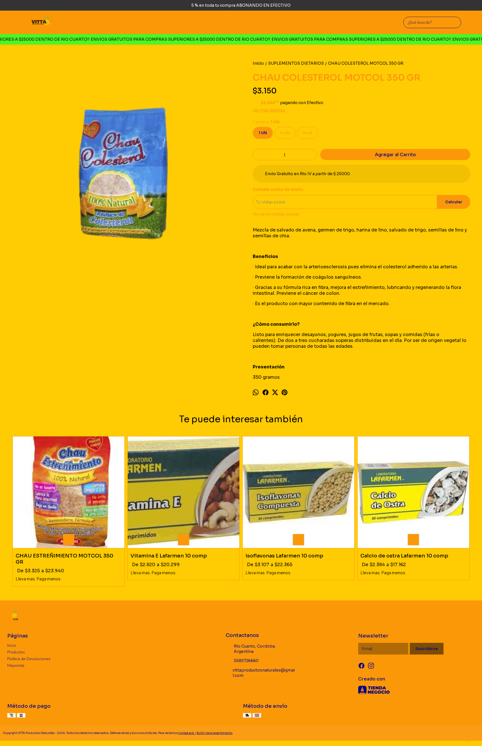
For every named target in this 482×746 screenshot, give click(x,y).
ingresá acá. (186, 733)
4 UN (285, 133)
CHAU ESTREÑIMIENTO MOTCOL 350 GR (64, 559)
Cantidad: (266, 122)
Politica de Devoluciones (28, 658)
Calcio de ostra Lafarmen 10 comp (404, 556)
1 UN (263, 133)
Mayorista (15, 665)
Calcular (453, 202)
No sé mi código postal (276, 214)
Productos (16, 652)
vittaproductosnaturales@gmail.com (264, 673)
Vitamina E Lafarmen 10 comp (169, 556)
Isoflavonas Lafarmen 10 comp (284, 556)
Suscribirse (426, 648)
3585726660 (246, 660)
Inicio (11, 645)
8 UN (307, 133)
